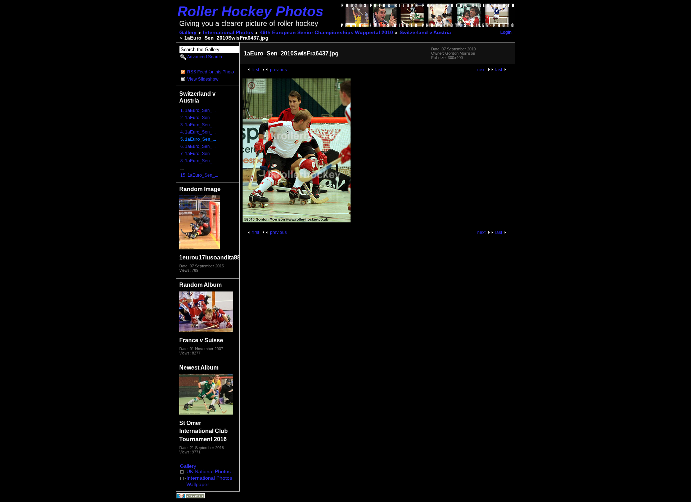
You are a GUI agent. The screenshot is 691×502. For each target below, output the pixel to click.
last (498, 69)
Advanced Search (204, 56)
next (481, 69)
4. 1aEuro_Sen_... (198, 132)
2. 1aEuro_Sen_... (198, 117)
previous (278, 69)
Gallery (188, 32)
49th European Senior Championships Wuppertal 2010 (326, 32)
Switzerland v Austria (425, 32)
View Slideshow (202, 79)
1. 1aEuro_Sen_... (198, 110)
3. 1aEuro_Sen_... (198, 124)
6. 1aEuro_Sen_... (198, 146)
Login (505, 32)
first (255, 69)
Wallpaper (197, 484)
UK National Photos (208, 471)
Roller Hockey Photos (250, 11)
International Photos (228, 32)
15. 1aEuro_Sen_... (199, 175)
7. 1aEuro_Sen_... (198, 153)
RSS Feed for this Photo (210, 71)
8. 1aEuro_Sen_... (198, 160)
